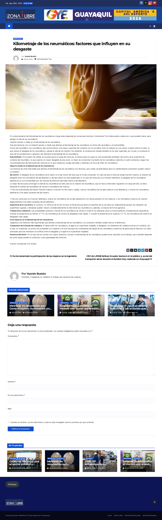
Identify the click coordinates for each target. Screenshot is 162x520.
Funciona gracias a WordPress (16, 515)
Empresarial (18, 39)
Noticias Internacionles (133, 515)
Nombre (12, 382)
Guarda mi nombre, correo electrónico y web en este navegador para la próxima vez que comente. (52, 422)
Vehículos (23, 303)
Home (110, 515)
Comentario (13, 336)
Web (9, 409)
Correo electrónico (16, 395)
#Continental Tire (44, 59)
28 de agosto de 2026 (20, 468)
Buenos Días (118, 515)
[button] (150, 26)
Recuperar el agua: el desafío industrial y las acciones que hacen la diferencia (129, 308)
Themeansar (45, 515)
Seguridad (21, 458)
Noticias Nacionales (149, 515)
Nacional (13, 458)
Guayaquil (74, 303)
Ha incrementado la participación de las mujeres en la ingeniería (44, 256)
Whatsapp (12, 484)
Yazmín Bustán (30, 56)
